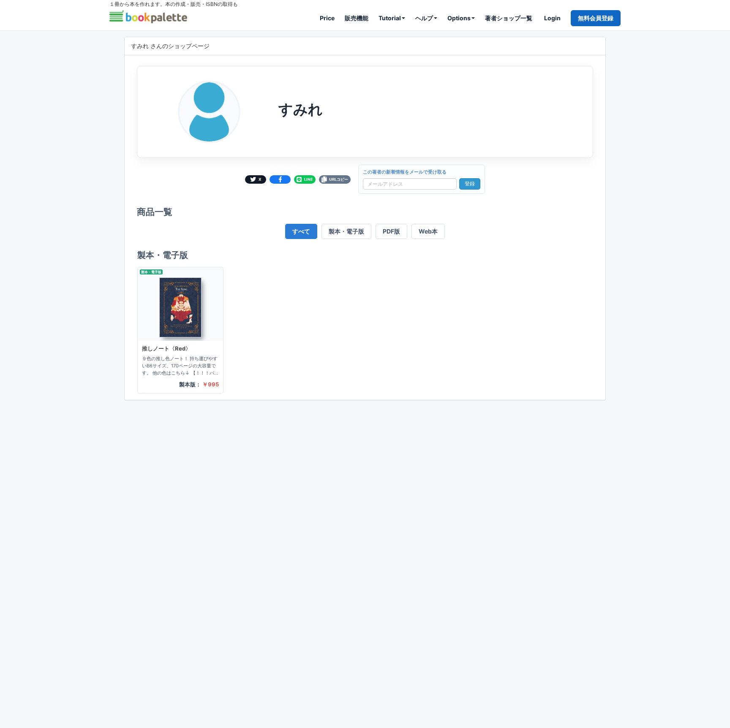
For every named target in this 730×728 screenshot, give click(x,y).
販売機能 (356, 18)
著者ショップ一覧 (508, 18)
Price (327, 18)
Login (552, 18)
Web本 (428, 231)
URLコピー (338, 179)
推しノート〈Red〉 (166, 348)
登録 (470, 183)
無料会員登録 (595, 18)
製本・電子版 (346, 231)
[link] (180, 330)
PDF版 (391, 231)
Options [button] (459, 18)
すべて (301, 231)
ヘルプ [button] (424, 18)
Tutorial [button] (390, 18)
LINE (308, 179)
